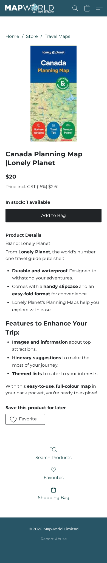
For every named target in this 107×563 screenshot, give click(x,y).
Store (32, 36)
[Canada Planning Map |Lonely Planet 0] (53, 94)
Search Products (53, 457)
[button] (30, 8)
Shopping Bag (53, 497)
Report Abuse (54, 538)
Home (12, 36)
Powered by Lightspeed (54, 548)
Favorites (54, 477)
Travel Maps (57, 36)
